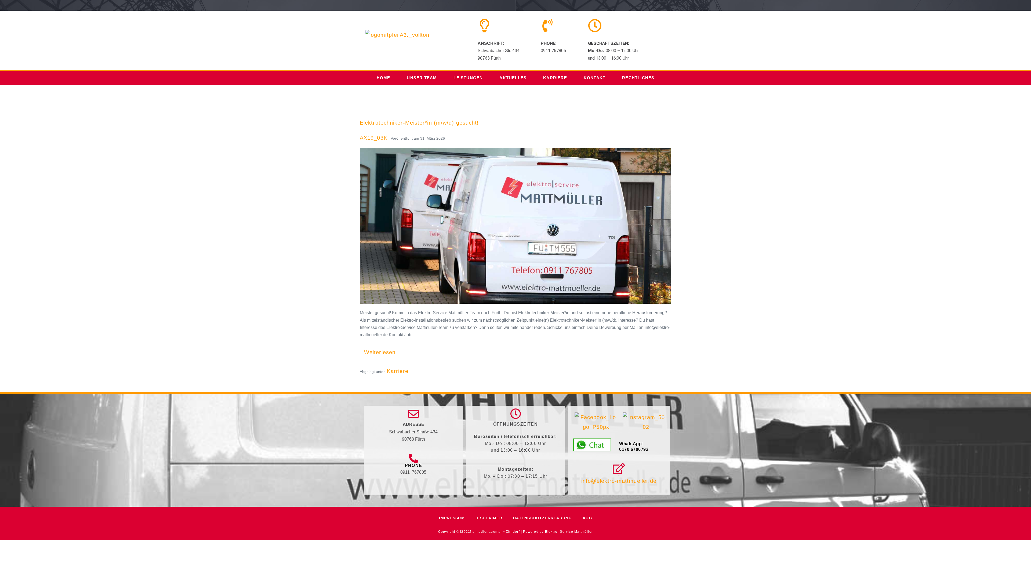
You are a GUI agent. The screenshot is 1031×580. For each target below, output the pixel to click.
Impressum (452, 518)
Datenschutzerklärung (542, 518)
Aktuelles (513, 77)
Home (383, 77)
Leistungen (468, 77)
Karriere (555, 77)
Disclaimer (488, 518)
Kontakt (594, 77)
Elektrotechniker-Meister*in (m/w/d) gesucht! (419, 123)
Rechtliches (638, 77)
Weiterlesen (382, 349)
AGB (587, 518)
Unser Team (422, 77)
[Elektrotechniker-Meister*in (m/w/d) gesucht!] (515, 226)
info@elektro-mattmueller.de (619, 481)
